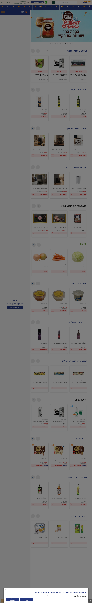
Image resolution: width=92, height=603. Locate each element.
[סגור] (5, 590)
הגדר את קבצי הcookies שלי (27, 599)
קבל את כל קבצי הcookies (13, 599)
